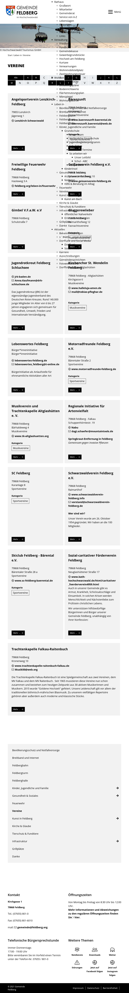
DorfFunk (69, 244)
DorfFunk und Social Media (75, 240)
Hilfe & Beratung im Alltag (79, 184)
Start (10, 55)
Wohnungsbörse (69, 100)
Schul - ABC (81, 161)
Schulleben (75, 146)
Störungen (77, 967)
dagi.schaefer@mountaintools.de (92, 431)
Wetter (112, 955)
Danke (63, 225)
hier (77, 917)
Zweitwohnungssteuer (72, 74)
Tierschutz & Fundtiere (72, 206)
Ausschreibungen (69, 256)
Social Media (71, 248)
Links (62, 36)
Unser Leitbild (82, 157)
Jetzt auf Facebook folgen (95, 969)
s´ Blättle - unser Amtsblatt (75, 237)
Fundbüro (65, 47)
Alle (16, 77)
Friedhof (64, 43)
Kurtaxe (63, 62)
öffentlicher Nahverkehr (78, 214)
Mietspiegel (66, 96)
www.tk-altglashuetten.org (32, 436)
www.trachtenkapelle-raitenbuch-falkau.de (42, 665)
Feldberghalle (67, 123)
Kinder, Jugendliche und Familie (77, 127)
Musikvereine (77, 307)
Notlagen (69, 180)
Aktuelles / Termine (80, 149)
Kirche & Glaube (68, 203)
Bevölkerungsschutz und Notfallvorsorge (83, 108)
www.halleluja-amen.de (86, 288)
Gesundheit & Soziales (72, 172)
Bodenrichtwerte (69, 89)
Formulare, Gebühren (71, 28)
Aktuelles (59, 229)
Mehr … (16, 148)
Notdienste (77, 955)
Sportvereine (77, 381)
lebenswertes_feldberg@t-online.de (37, 364)
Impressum (78, 988)
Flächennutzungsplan (71, 93)
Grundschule (71, 130)
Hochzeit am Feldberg (72, 58)
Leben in (59, 104)
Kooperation (76, 165)
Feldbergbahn (67, 115)
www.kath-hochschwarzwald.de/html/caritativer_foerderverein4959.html (92, 580)
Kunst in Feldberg (69, 195)
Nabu (74, 427)
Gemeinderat (67, 13)
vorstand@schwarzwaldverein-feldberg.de (89, 504)
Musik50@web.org (26, 669)
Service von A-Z (68, 17)
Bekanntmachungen (71, 233)
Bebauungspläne (69, 85)
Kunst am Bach (73, 199)
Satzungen (65, 24)
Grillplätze (65, 222)
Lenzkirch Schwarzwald (29, 120)
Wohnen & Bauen (64, 77)
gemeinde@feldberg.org (32, 927)
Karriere (64, 252)
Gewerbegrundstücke (72, 55)
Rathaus (59, 2)
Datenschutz (93, 988)
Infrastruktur (66, 210)
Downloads (94, 955)
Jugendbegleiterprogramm (84, 142)
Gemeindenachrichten (72, 259)
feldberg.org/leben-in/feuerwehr (35, 186)
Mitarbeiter (65, 9)
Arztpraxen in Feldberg (77, 176)
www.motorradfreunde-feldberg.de (93, 369)
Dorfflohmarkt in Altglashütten (77, 267)
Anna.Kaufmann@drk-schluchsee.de (27, 282)
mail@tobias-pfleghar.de (87, 292)
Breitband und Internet (72, 112)
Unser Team (76, 134)
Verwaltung (61, 39)
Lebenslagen (66, 21)
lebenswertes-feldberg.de (31, 360)
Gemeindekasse (68, 51)
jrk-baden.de (23, 276)
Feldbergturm (67, 119)
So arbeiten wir (78, 153)
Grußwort (65, 5)
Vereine (63, 191)
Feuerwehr (65, 187)
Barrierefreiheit (110, 988)
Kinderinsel (70, 168)
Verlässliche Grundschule (84, 138)
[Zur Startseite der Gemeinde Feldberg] (21, 12)
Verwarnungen (67, 66)
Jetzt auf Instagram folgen (112, 971)
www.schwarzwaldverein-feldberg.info (86, 496)
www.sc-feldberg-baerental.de (34, 580)
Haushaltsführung (69, 32)
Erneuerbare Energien (77, 218)
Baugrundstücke (68, 81)
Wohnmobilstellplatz (71, 70)
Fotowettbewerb (68, 263)
